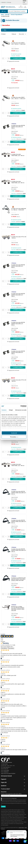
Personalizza (13, 436)
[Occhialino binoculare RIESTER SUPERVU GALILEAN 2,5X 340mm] (6, 126)
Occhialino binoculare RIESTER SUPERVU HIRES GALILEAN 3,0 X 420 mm (18, 493)
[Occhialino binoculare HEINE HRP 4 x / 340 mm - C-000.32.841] (6, 209)
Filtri (5, 30)
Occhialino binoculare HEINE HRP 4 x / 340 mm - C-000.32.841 (18, 209)
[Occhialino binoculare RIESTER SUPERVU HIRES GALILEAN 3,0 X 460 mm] (6, 520)
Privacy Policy (14, 798)
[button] (17, 11)
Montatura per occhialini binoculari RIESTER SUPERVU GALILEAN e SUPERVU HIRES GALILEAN (17, 608)
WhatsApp (9, 2)
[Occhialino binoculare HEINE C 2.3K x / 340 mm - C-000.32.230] (6, 43)
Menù (5, 11)
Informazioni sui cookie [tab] (20, 410)
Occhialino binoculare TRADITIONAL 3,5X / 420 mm (17, 71)
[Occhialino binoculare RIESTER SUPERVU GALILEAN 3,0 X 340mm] (6, 294)
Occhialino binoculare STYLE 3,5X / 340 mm (18, 237)
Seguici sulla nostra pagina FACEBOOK (8, 773)
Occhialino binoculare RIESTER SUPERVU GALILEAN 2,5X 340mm (18, 127)
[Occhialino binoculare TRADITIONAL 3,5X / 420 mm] (6, 71)
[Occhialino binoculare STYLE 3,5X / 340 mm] (6, 237)
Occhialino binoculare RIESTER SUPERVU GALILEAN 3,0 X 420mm (18, 266)
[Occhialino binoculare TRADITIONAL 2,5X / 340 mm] (6, 154)
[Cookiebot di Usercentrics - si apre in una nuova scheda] (20, 406)
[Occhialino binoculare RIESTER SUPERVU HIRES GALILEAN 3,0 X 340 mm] (6, 549)
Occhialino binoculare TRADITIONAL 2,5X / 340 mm (17, 155)
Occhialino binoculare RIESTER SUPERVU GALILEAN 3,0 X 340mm (18, 295)
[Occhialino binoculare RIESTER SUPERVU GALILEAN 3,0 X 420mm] (6, 265)
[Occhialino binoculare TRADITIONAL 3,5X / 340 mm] (6, 464)
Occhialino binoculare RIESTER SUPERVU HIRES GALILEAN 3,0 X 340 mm (18, 550)
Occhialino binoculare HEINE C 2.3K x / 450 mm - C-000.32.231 (18, 98)
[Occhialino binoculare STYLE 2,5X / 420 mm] (6, 380)
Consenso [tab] (4, 410)
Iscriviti (3, 806)
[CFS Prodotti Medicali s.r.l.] (8, 7)
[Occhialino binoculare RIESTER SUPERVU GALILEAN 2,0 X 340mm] (6, 351)
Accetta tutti (14, 432)
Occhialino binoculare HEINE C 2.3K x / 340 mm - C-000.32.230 (18, 43)
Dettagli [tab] (11, 410)
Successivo (11, 648)
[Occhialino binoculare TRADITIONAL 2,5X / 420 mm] (6, 181)
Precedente (4, 648)
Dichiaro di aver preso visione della (9, 798)
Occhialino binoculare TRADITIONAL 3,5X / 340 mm (17, 465)
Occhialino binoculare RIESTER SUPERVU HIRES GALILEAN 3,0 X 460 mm (18, 521)
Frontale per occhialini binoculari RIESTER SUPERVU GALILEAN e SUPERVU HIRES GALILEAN (18, 579)
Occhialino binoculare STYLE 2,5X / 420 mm (18, 380)
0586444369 (3, 2)
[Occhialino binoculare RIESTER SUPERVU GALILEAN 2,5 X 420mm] (6, 322)
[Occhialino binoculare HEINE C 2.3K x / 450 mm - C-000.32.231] (6, 97)
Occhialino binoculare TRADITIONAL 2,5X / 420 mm (17, 182)
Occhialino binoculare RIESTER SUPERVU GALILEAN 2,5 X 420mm (18, 324)
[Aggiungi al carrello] (17, 58)
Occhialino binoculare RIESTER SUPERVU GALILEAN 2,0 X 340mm (18, 352)
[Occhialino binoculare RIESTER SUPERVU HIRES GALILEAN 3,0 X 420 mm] (6, 491)
